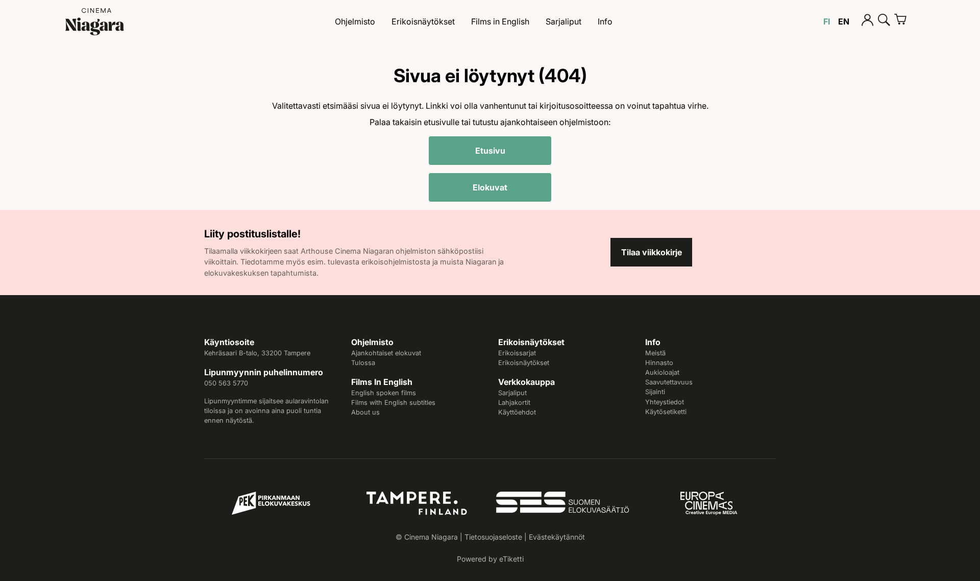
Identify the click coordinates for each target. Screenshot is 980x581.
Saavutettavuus (669, 382)
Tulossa (363, 363)
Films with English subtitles (393, 402)
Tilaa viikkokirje (651, 252)
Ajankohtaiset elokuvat (386, 353)
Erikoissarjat (517, 353)
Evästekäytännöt (557, 536)
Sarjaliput (563, 21)
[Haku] (884, 21)
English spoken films (383, 393)
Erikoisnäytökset (423, 21)
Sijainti (655, 392)
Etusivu (490, 151)
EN (843, 21)
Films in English (500, 21)
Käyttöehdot (517, 412)
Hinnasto (659, 363)
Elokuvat (490, 187)
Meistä (655, 353)
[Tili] (868, 21)
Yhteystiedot (664, 402)
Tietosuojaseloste (493, 536)
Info (605, 21)
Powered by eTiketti (490, 558)
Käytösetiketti (666, 412)
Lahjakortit (514, 402)
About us (365, 412)
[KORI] (904, 21)
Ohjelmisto (355, 21)
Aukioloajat (662, 372)
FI (826, 21)
